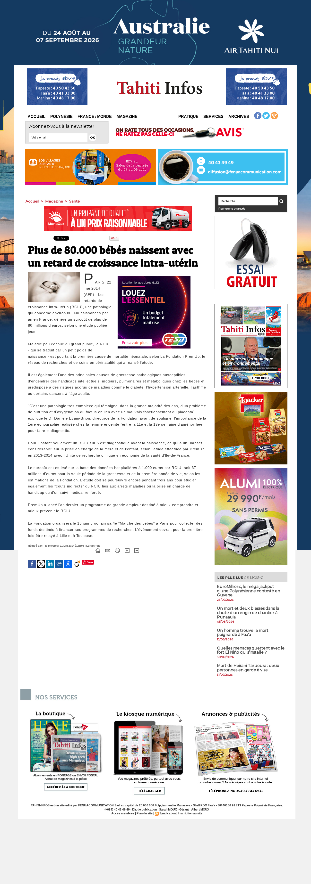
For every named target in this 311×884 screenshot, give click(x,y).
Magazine (127, 116)
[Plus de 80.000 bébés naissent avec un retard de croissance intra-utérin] (54, 273)
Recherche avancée (231, 208)
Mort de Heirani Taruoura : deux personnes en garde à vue (248, 667)
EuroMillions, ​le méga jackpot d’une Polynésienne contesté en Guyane (248, 590)
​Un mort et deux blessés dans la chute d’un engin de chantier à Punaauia (248, 612)
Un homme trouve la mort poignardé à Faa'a (242, 632)
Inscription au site (190, 813)
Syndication (167, 813)
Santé (74, 201)
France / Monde (95, 116)
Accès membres (122, 813)
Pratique (188, 116)
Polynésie (61, 116)
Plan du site (145, 813)
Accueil (36, 116)
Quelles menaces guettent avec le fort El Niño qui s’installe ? (251, 650)
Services (213, 116)
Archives (238, 116)
